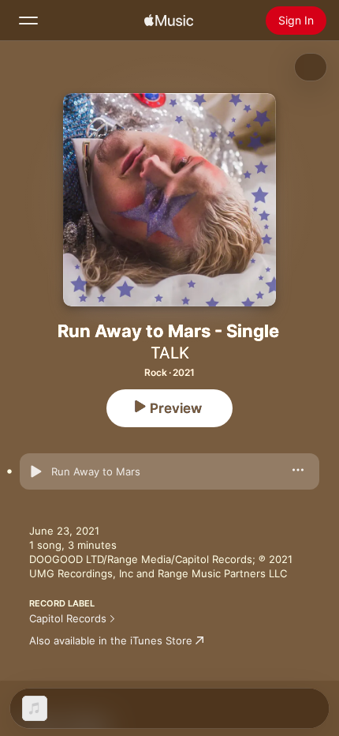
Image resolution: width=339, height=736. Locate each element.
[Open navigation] (28, 20)
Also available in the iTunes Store (110, 640)
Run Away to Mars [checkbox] (95, 471)
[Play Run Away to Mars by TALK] (35, 471)
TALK (170, 353)
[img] (168, 20)
